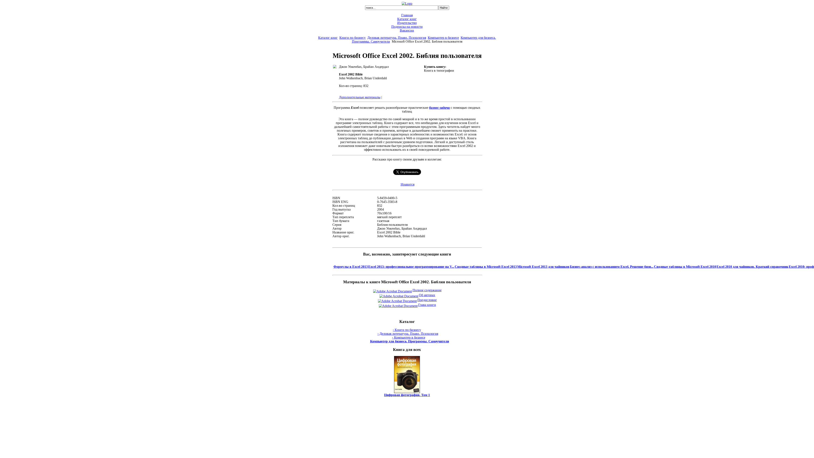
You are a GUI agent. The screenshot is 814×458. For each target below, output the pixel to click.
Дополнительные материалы (360, 97)
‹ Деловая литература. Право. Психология (408, 333)
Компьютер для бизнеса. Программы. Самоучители (409, 341)
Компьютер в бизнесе (443, 37)
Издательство (407, 23)
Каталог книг (407, 19)
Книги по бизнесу (352, 37)
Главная (407, 15)
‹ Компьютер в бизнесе (408, 337)
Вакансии (407, 30)
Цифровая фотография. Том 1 (407, 395)
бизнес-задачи (439, 107)
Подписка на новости (407, 26)
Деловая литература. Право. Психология (396, 37)
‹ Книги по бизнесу (407, 330)
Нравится (407, 184)
